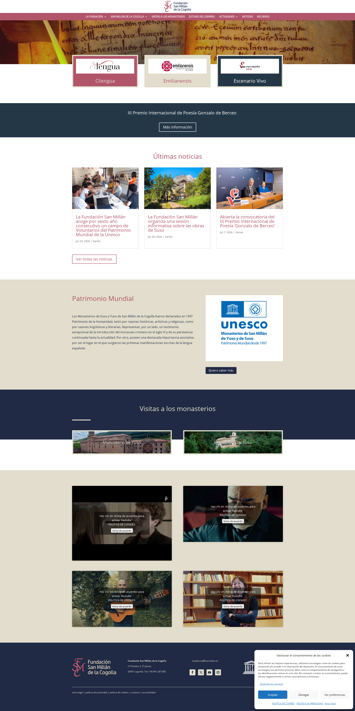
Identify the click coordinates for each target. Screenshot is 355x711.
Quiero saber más (221, 370)
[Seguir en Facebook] (192, 672)
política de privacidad (96, 692)
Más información (177, 127)
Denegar (303, 695)
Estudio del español (202, 16)
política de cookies (119, 692)
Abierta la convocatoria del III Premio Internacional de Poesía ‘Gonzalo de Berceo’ (247, 221)
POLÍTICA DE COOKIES (283, 703)
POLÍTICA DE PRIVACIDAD (310, 703)
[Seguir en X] (201, 672)
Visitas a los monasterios (168, 16)
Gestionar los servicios (271, 683)
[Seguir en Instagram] (218, 672)
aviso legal (77, 692)
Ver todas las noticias (94, 259)
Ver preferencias (334, 695)
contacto (135, 692)
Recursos (263, 16)
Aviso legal (330, 703)
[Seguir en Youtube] (209, 672)
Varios (96, 241)
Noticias (247, 16)
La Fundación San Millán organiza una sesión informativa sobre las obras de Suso (176, 223)
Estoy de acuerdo (121, 530)
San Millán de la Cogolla (127, 16)
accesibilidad (148, 692)
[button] (347, 655)
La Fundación (94, 16)
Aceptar (273, 695)
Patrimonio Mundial (103, 298)
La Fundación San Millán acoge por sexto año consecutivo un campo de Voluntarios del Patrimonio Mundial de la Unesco (103, 225)
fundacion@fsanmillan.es (205, 660)
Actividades (226, 16)
